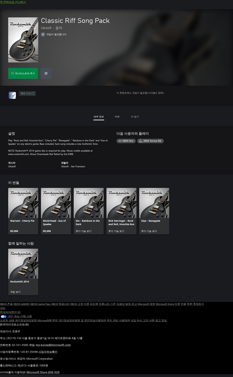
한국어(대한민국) (10, 312)
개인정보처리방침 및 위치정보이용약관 (82, 320)
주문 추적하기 (195, 304)
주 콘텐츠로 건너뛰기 (13, 2)
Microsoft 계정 (146, 304)
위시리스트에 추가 (25, 73)
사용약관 (124, 320)
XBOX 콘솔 (6, 304)
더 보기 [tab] (135, 116)
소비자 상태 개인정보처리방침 (18, 320)
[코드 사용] (46, 73)
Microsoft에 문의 (48, 320)
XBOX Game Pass (40, 304)
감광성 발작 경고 (126, 304)
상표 (133, 320)
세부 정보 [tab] (99, 116)
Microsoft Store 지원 (168, 304)
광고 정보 (161, 320)
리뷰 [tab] (117, 116)
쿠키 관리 (112, 320)
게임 (2, 308)
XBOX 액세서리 (60, 304)
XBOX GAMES (21, 304)
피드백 (94, 304)
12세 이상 (26, 93)
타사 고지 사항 (146, 320)
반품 (183, 304)
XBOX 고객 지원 (79, 304)
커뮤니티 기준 (107, 304)
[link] (23, 211)
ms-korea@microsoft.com (53, 345)
